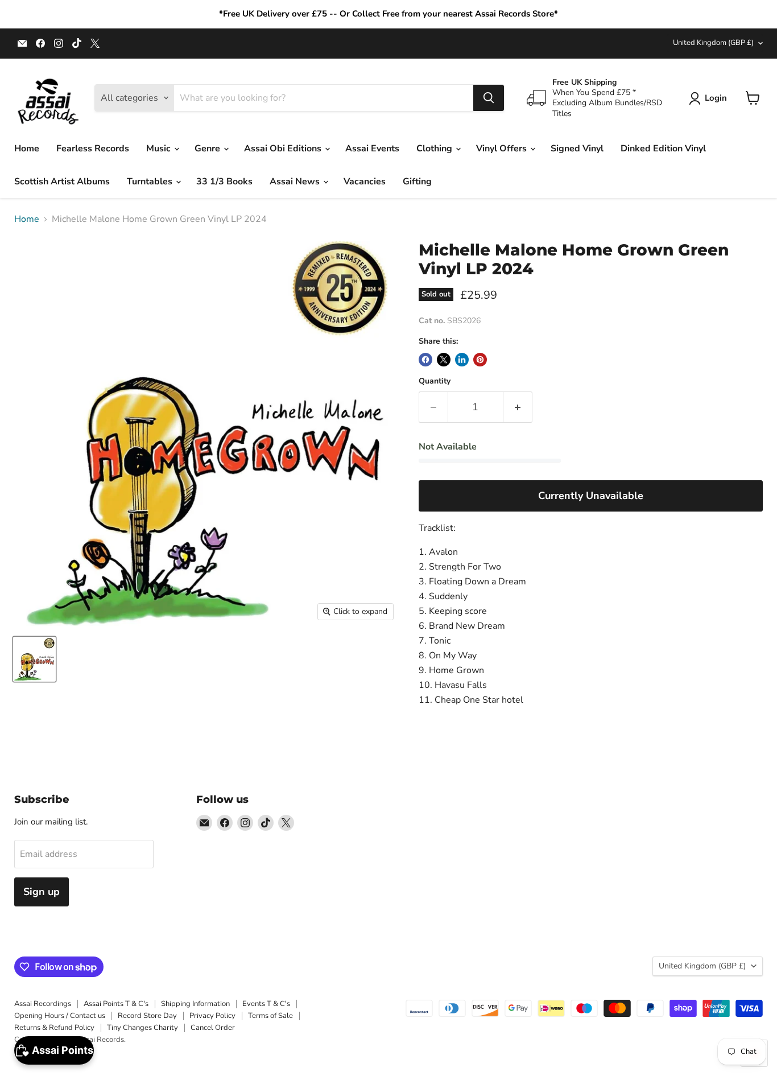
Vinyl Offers (502, 148)
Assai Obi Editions (284, 148)
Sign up (41, 891)
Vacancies (365, 181)
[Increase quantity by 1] (517, 407)
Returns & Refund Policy (54, 1028)
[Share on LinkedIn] (462, 359)
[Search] (488, 98)
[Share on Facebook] (425, 359)
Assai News (296, 181)
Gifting (417, 181)
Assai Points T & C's (116, 1004)
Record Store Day (147, 1016)
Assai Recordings (42, 1004)
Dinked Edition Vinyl (663, 148)
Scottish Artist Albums (62, 181)
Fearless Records (92, 148)
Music (159, 148)
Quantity (435, 381)
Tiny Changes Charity (142, 1028)
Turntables (151, 181)
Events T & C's (266, 1004)
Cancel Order (213, 1028)
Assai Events (372, 148)
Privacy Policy (212, 1016)
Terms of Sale (270, 1016)
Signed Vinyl (577, 148)
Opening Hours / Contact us (59, 1016)
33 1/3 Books (224, 181)
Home (26, 148)
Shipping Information (195, 1004)
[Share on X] (444, 359)
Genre (208, 148)
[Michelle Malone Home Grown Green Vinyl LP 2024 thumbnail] (34, 659)
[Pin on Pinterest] (480, 359)
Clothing (435, 148)
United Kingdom (713, 43)
